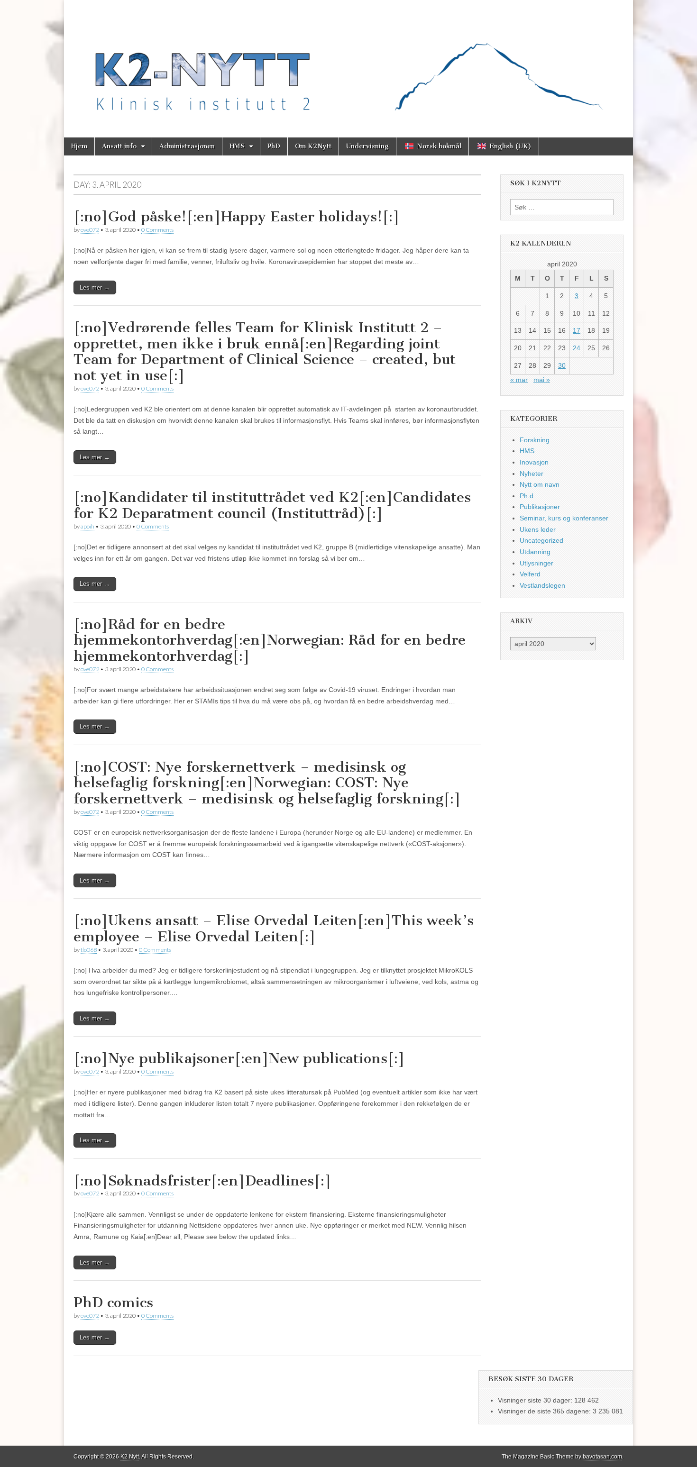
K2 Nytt (129, 1456)
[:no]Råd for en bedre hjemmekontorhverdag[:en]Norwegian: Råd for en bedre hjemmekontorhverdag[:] (269, 640)
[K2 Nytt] (348, 61)
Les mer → (95, 287)
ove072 (90, 229)
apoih (87, 526)
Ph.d (526, 496)
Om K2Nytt (313, 146)
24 (576, 348)
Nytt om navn (539, 484)
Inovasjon (534, 462)
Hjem (79, 146)
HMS (237, 146)
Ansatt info (119, 146)
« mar (519, 379)
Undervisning (367, 146)
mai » (541, 379)
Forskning (535, 440)
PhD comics (113, 1302)
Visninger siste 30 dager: (536, 1400)
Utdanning (535, 552)
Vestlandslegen (542, 585)
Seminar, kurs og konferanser (564, 518)
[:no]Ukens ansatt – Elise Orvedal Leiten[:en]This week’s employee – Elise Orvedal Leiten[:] (273, 928)
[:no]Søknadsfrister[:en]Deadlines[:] (202, 1180)
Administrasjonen (187, 146)
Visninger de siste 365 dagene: (545, 1411)
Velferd (530, 574)
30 (562, 365)
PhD (273, 146)
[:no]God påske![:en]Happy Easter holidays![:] (236, 216)
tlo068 (89, 949)
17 (576, 330)
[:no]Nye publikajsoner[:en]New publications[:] (239, 1058)
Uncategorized (541, 540)
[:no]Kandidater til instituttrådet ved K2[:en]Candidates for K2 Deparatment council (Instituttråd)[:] (272, 505)
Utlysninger (536, 563)
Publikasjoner (540, 506)
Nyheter (531, 473)
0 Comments (157, 229)
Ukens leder (538, 529)
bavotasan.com (602, 1456)
